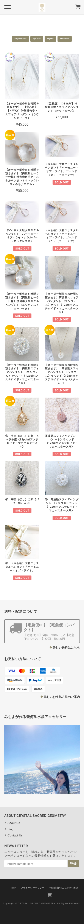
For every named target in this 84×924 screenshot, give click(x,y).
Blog (11, 829)
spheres (37, 39)
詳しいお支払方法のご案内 (62, 697)
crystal (50, 39)
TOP (13, 887)
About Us (14, 823)
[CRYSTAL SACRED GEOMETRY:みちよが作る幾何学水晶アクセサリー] (42, 759)
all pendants (20, 39)
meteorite (64, 39)
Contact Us (15, 835)
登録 (73, 863)
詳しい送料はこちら (66, 647)
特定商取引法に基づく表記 (64, 887)
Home (33, 20)
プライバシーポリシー (32, 887)
